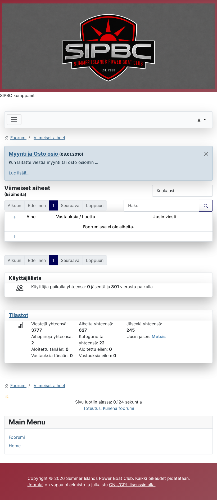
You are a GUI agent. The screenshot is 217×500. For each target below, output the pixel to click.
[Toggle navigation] (14, 119)
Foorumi (17, 437)
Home (15, 445)
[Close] (206, 153)
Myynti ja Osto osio (34, 154)
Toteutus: (92, 408)
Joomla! (35, 484)
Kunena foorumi (118, 408)
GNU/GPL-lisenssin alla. (132, 484)
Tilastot (18, 315)
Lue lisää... (19, 173)
